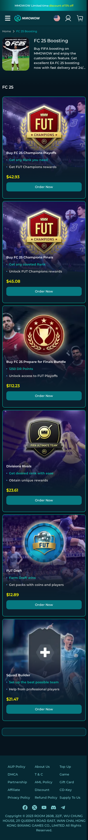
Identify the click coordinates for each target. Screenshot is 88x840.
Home (6, 31)
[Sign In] (68, 18)
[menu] (8, 18)
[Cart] (79, 18)
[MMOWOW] (27, 18)
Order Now (44, 187)
